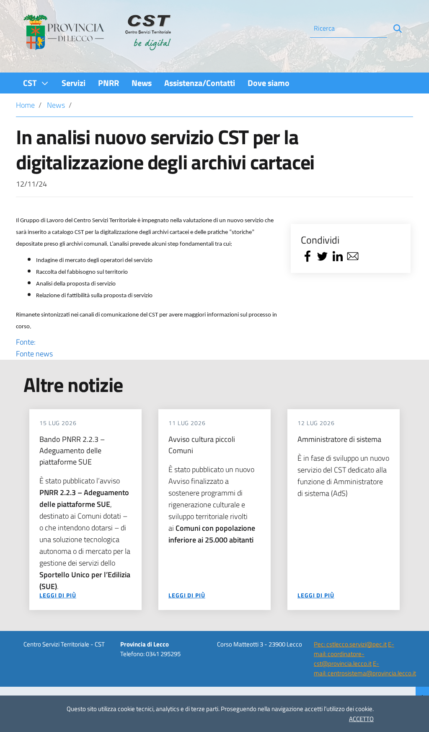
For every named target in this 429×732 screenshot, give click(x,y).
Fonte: (34, 347)
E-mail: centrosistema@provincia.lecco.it (365, 668)
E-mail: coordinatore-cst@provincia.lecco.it (354, 654)
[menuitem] (36, 83)
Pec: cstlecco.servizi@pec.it (350, 644)
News (56, 105)
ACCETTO (361, 719)
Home (25, 105)
